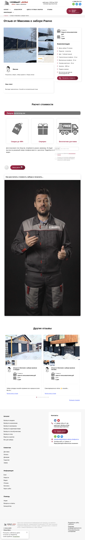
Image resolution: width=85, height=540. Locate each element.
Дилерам (6, 457)
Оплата (6, 454)
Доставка (6, 451)
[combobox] (57, 148)
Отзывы (49, 9)
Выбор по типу (8, 434)
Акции (5, 500)
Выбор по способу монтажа (12, 431)
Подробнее (16, 536)
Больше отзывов (74, 400)
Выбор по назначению (10, 423)
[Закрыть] (27, 532)
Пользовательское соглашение (73, 530)
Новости (6, 477)
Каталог (6, 9)
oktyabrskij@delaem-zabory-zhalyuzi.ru (66, 439)
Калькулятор (18, 9)
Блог (5, 475)
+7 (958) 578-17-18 (76, 1)
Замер (6, 463)
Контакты (6, 486)
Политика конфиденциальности (74, 527)
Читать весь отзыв (12, 393)
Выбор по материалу (10, 426)
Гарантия (6, 460)
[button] (36, 397)
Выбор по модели (9, 420)
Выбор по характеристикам (12, 428)
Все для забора (8, 439)
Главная (6, 15)
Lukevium (71, 524)
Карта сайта (7, 488)
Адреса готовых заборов (35, 9)
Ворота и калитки (9, 437)
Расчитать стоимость (68, 78)
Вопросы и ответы (9, 503)
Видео (6, 480)
